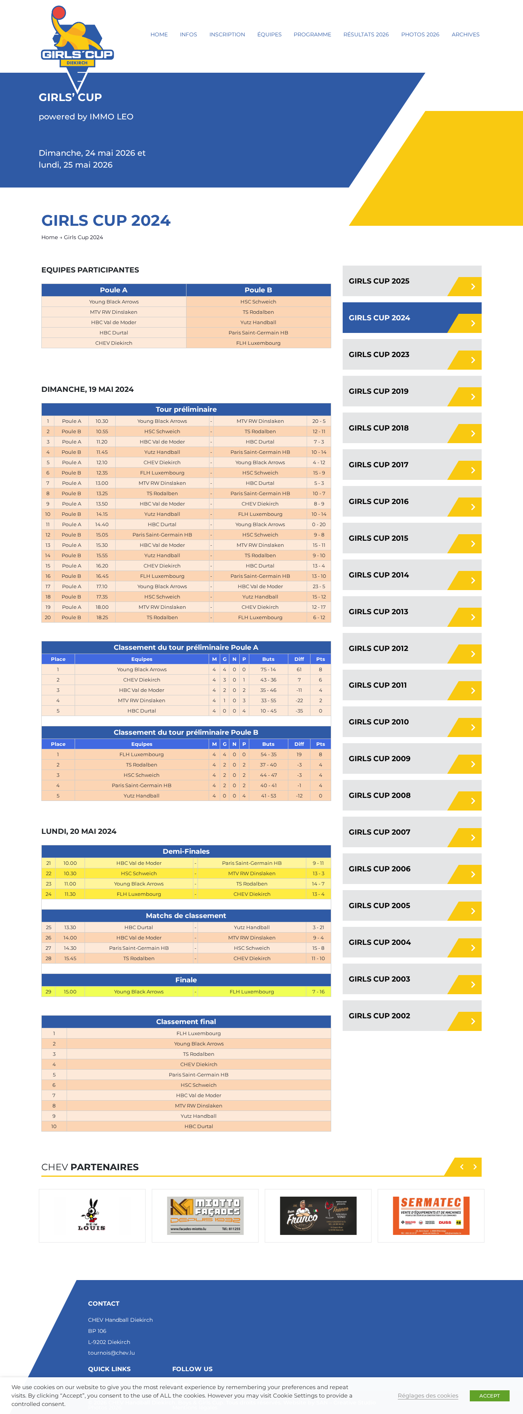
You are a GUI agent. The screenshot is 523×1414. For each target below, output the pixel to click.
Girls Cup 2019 (379, 391)
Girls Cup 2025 (379, 280)
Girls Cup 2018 (379, 427)
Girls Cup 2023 (379, 354)
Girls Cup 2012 (378, 648)
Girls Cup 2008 (380, 795)
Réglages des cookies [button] (428, 1395)
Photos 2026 (420, 34)
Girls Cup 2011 (378, 685)
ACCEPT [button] (489, 1396)
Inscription (227, 34)
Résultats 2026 (366, 34)
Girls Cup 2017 (379, 464)
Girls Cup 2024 (379, 317)
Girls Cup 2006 (379, 868)
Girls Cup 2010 (379, 721)
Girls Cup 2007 (379, 832)
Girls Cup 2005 (379, 905)
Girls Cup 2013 (378, 611)
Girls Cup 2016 (379, 501)
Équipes (269, 34)
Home (159, 34)
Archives (466, 34)
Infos (188, 34)
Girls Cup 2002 (379, 1015)
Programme (312, 34)
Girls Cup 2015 (378, 538)
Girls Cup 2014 (379, 574)
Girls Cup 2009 (379, 758)
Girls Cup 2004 (380, 942)
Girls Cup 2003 (379, 978)
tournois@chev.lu (111, 1352)
